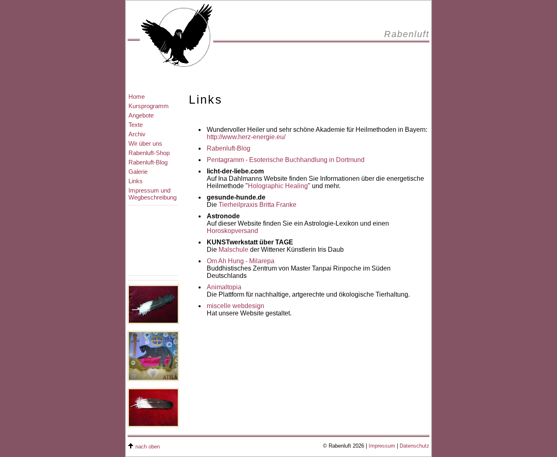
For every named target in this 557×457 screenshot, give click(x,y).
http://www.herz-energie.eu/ (246, 136)
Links (135, 180)
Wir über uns (145, 143)
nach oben (147, 447)
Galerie (138, 171)
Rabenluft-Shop (149, 152)
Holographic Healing (278, 185)
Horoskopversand (232, 230)
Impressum (382, 446)
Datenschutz (414, 446)
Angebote (141, 115)
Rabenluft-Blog (148, 162)
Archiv (137, 134)
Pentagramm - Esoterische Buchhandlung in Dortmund (286, 159)
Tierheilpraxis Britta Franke (257, 204)
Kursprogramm (148, 105)
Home (136, 96)
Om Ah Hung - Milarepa (240, 260)
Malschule (233, 249)
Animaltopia (224, 287)
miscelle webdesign (235, 305)
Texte (135, 124)
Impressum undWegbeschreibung (152, 194)
